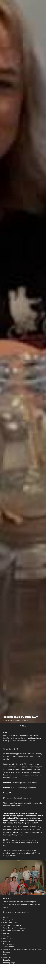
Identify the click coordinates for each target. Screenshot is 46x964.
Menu (24, 726)
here (14, 856)
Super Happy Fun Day (20, 717)
